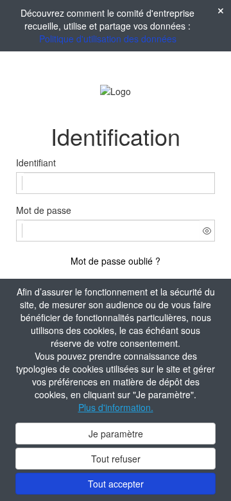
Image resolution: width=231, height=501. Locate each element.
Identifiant (36, 162)
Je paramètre (116, 433)
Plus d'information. (115, 407)
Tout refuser (116, 458)
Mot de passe (43, 210)
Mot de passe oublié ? (115, 260)
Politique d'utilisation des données (107, 38)
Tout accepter (116, 483)
